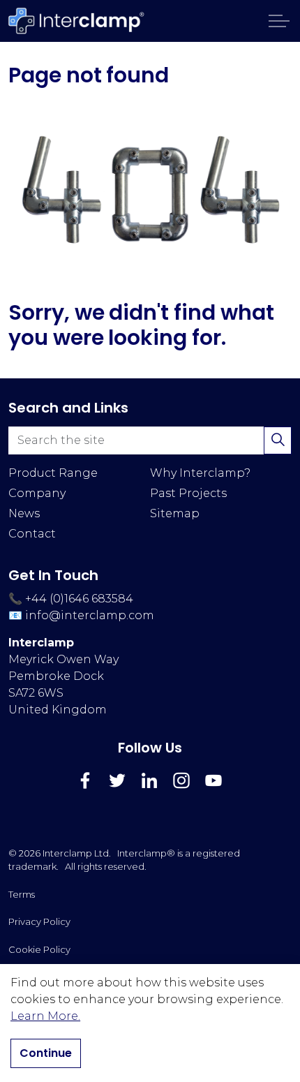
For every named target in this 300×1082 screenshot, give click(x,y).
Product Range (53, 473)
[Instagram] (181, 780)
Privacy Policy (39, 921)
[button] (150, 188)
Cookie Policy (39, 949)
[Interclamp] (77, 21)
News (24, 513)
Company (37, 493)
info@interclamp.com (89, 615)
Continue (46, 1053)
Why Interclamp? (200, 473)
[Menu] (279, 21)
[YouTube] (213, 780)
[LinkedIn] (149, 780)
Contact (32, 533)
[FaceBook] (85, 780)
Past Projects (188, 493)
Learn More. (45, 1016)
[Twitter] (117, 780)
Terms (21, 894)
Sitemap (175, 513)
